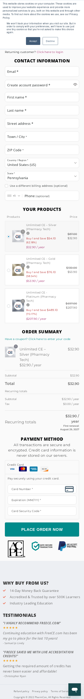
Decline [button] (50, 41)
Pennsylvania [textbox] (17, 178)
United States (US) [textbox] (21, 164)
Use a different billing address (39, 186)
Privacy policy (40, 691)
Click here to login (50, 52)
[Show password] (75, 84)
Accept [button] (33, 41)
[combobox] (42, 163)
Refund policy (21, 691)
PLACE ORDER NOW (42, 529)
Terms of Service (60, 691)
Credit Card (15, 465)
